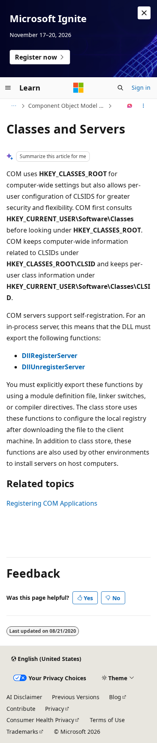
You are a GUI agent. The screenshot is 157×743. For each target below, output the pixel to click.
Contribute (20, 708)
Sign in (141, 87)
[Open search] (120, 87)
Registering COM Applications (51, 503)
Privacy (54, 708)
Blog (115, 697)
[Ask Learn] (129, 105)
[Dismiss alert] (144, 12)
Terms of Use (107, 720)
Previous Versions (75, 697)
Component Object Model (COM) (67, 105)
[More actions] (143, 105)
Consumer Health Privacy (40, 720)
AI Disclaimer (24, 697)
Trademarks (22, 731)
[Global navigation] (8, 87)
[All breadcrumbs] (13, 105)
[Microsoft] (78, 87)
